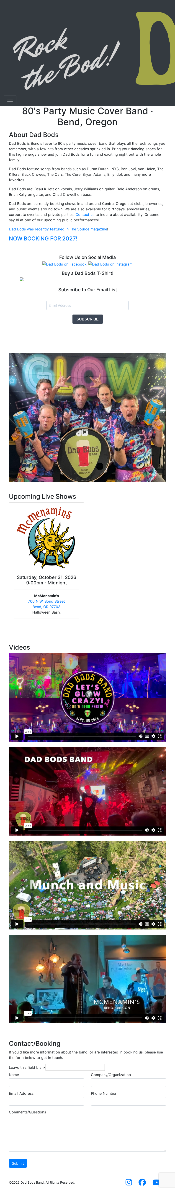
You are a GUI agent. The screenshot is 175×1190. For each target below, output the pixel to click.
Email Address (21, 1093)
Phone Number (103, 1093)
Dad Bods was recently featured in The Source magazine (58, 229)
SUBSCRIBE (88, 319)
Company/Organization (111, 1074)
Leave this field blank (27, 1067)
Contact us (84, 214)
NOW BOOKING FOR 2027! (43, 238)
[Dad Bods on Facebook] (64, 263)
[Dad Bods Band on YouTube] (156, 1183)
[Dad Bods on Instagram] (110, 263)
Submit (18, 1163)
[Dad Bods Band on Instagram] (129, 1183)
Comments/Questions (27, 1112)
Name (14, 1074)
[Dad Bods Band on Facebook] (142, 1183)
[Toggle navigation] (10, 99)
